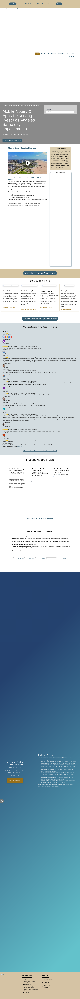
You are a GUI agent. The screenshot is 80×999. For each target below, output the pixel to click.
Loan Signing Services (29, 987)
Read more (19, 446)
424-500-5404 (48, 980)
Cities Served (27, 994)
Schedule (26, 992)
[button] (28, 163)
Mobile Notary (7, 291)
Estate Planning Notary (29, 291)
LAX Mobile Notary (28, 986)
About (25, 979)
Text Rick (38, 4)
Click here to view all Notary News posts (40, 518)
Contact (26, 990)
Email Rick (45, 4)
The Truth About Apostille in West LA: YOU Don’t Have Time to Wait (62, 470)
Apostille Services (46, 291)
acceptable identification (25, 543)
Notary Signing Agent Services (31, 989)
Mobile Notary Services (29, 981)
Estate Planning (27, 984)
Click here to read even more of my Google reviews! (40, 451)
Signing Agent (65, 291)
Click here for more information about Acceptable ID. (52, 776)
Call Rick (28, 4)
